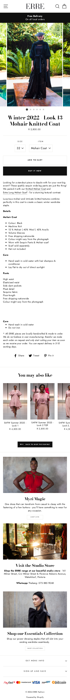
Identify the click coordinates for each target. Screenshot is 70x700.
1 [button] (27, 109)
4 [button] (37, 110)
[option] (35, 17)
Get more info (35, 660)
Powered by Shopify (35, 697)
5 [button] (40, 110)
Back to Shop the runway (37, 444)
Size (20, 141)
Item (40, 141)
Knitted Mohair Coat (36, 189)
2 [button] (31, 110)
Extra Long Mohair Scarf (15, 192)
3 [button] (34, 110)
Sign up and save (35, 671)
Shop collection (35, 648)
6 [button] (44, 110)
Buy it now (35, 171)
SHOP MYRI (35, 517)
